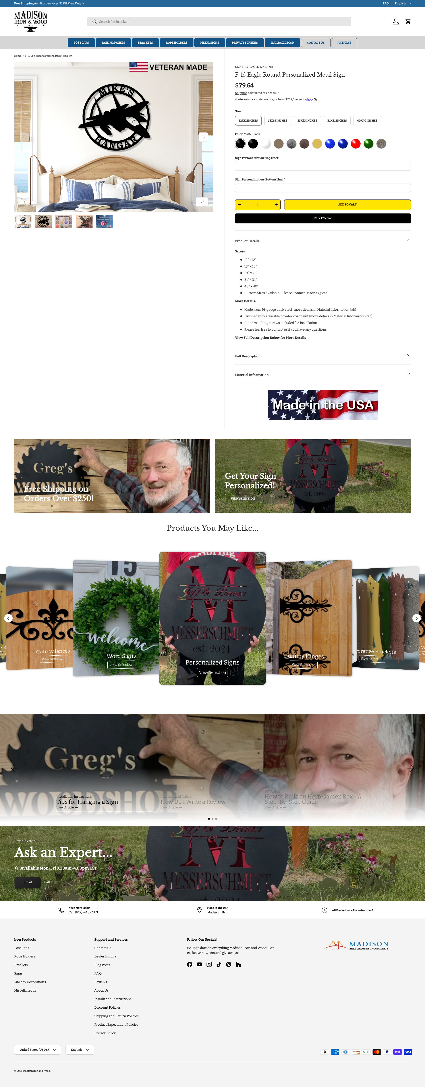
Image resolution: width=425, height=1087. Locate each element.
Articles (344, 42)
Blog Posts (102, 965)
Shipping (241, 93)
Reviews (100, 982)
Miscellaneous (25, 990)
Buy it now (322, 218)
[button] (209, 819)
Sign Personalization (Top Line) (256, 158)
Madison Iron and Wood (36, 1070)
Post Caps (81, 42)
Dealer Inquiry (105, 956)
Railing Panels (113, 42)
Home (17, 55)
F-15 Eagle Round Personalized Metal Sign (48, 55)
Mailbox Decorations (30, 982)
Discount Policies (107, 1007)
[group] (212, 768)
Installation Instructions (112, 999)
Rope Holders (176, 42)
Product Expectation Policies (116, 1025)
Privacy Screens (245, 42)
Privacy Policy (105, 1033)
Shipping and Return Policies (116, 1016)
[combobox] (219, 21)
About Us (101, 990)
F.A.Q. (98, 973)
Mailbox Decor (282, 42)
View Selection (243, 498)
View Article (65, 807)
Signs (18, 973)
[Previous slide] (8, 618)
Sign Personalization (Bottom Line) (259, 179)
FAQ (386, 3)
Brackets (145, 42)
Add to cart (347, 204)
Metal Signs (209, 42)
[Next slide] (416, 618)
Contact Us (316, 42)
